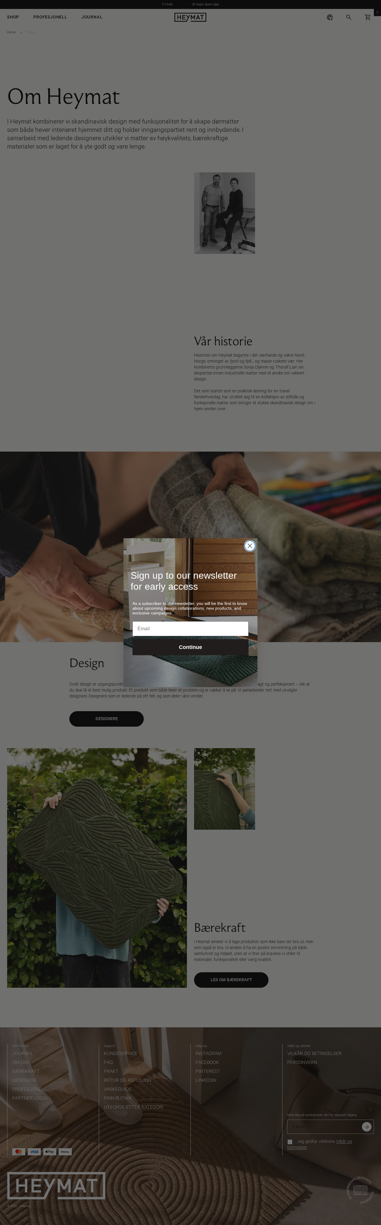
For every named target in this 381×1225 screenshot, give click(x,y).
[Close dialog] (250, 546)
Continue (190, 647)
